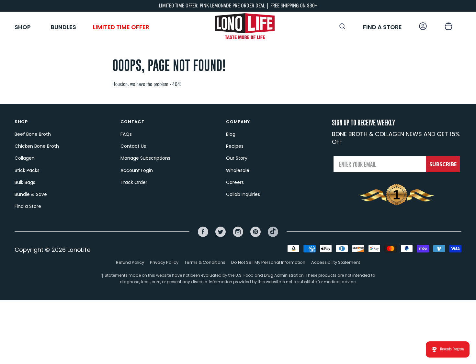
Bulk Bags (25, 182)
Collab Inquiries (243, 194)
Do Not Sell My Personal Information (268, 262)
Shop (23, 27)
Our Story (236, 158)
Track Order (133, 182)
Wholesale (237, 170)
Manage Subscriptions (145, 158)
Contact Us (133, 146)
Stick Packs (27, 170)
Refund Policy (130, 262)
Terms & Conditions (204, 262)
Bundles (63, 27)
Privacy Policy (164, 262)
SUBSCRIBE (443, 164)
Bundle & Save (31, 194)
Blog (230, 134)
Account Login (136, 170)
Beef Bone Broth (33, 134)
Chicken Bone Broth (37, 146)
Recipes (235, 146)
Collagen (25, 158)
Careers (235, 182)
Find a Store (28, 206)
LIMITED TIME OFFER (121, 27)
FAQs (126, 134)
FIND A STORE (382, 27)
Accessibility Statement (335, 262)
